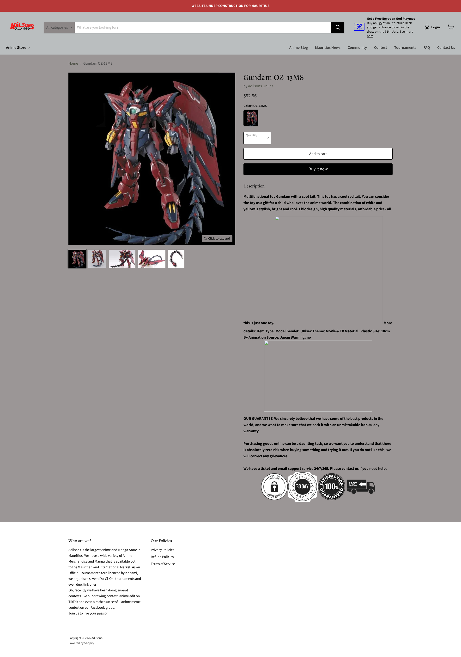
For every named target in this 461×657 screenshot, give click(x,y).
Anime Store (16, 47)
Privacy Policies (162, 549)
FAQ (427, 47)
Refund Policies (162, 556)
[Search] (337, 27)
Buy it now (318, 169)
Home (73, 63)
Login (435, 27)
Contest (380, 47)
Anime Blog (298, 47)
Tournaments (405, 47)
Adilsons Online (260, 86)
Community (357, 47)
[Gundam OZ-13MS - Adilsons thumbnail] (77, 258)
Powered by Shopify (81, 643)
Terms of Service (163, 563)
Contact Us (446, 47)
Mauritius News (327, 47)
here (370, 36)
